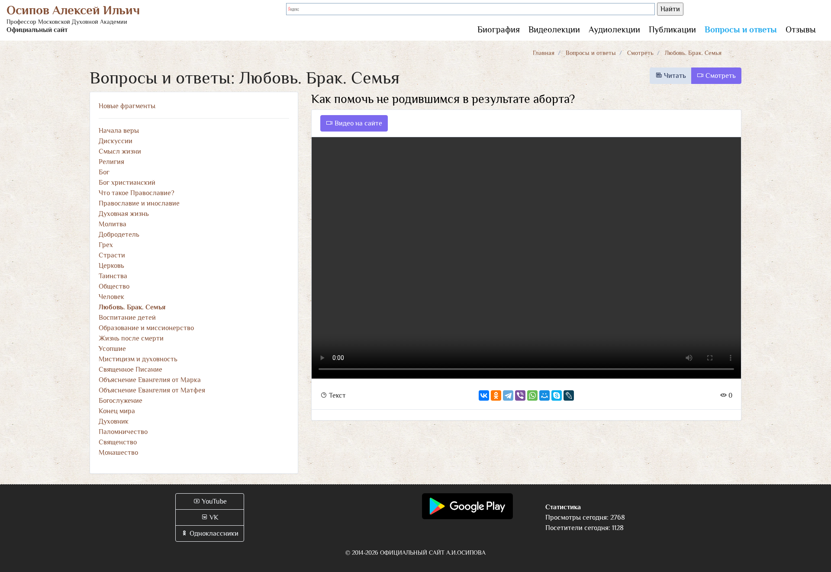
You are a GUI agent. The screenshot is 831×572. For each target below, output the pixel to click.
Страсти (112, 255)
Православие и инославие (139, 203)
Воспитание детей (127, 317)
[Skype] (556, 395)
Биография (498, 29)
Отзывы (801, 29)
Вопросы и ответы (741, 29)
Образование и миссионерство (146, 328)
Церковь (111, 266)
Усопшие (112, 349)
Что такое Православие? (136, 193)
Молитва (112, 224)
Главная (543, 52)
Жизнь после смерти (131, 338)
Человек (111, 297)
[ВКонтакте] (484, 395)
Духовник (114, 421)
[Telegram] (508, 395)
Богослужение (120, 401)
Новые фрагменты (127, 106)
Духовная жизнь (124, 214)
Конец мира (117, 411)
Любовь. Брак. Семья (693, 52)
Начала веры (119, 131)
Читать (674, 76)
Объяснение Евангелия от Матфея (152, 390)
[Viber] (520, 395)
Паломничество (123, 432)
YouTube (213, 501)
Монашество (118, 452)
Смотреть (640, 52)
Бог (104, 172)
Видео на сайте (357, 123)
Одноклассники (213, 533)
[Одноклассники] (496, 395)
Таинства (113, 276)
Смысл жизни (120, 151)
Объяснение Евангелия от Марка (150, 380)
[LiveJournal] (569, 395)
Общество (114, 286)
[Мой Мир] (544, 395)
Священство (118, 442)
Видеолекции (554, 29)
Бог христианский (127, 182)
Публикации (672, 29)
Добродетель (119, 234)
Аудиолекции (614, 29)
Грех (106, 245)
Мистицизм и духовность (138, 359)
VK (213, 517)
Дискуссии (115, 141)
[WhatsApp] (532, 395)
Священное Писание (130, 369)
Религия (111, 162)
